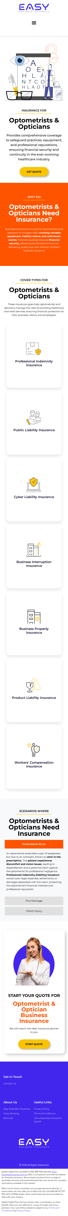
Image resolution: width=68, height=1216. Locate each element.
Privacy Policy (23, 1210)
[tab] (34, 844)
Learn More (34, 365)
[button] (34, 22)
